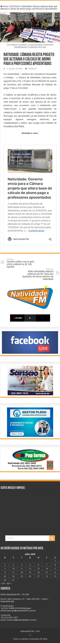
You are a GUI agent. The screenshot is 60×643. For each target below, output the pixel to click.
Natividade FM (27, 631)
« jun (3, 583)
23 (5, 576)
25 (21, 576)
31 (13, 580)
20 (38, 572)
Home (5, 6)
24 (13, 576)
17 (13, 572)
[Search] (52, 538)
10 (13, 568)
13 (38, 568)
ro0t (38, 631)
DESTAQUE (15, 6)
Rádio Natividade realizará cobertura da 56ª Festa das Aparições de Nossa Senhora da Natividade (37, 274)
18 (21, 572)
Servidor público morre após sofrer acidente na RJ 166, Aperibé (20, 263)
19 (30, 572)
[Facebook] (30, 635)
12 (30, 568)
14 (47, 568)
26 (30, 576)
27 (38, 576)
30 (5, 580)
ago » (9, 583)
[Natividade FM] (30, 0)
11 (21, 568)
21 (47, 572)
